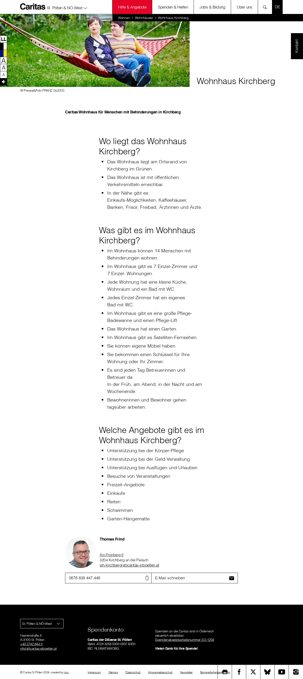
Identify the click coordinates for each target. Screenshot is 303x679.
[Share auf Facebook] (239, 672)
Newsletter (186, 672)
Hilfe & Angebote (132, 6)
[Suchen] (266, 7)
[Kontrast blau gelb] (3, 53)
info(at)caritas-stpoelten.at (38, 648)
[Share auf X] (253, 672)
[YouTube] (282, 672)
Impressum (94, 672)
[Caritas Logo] (33, 6)
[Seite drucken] (225, 672)
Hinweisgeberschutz (160, 672)
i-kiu (66, 672)
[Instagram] (296, 672)
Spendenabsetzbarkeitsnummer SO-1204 (184, 640)
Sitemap (113, 672)
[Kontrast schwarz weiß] (3, 46)
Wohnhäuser (144, 18)
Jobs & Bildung (212, 6)
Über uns (244, 6)
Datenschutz (133, 672)
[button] (67, 7)
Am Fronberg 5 (112, 554)
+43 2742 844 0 (31, 644)
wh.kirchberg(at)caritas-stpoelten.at (129, 565)
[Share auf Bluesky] (267, 672)
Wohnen (124, 18)
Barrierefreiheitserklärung (215, 672)
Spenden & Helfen (173, 6)
